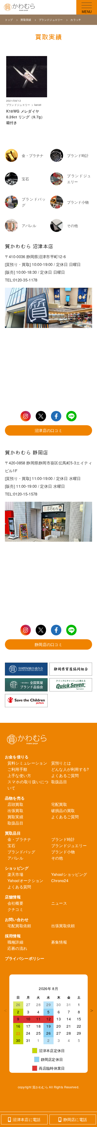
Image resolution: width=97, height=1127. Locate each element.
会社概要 (15, 903)
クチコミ (15, 909)
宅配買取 (59, 804)
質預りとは (61, 763)
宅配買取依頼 (19, 925)
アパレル (15, 858)
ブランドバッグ (21, 851)
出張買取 (15, 810)
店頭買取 (15, 804)
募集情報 (59, 942)
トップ (9, 20)
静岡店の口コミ (48, 644)
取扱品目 (59, 781)
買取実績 (25, 20)
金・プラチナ (19, 839)
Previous (5, 1010)
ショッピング (17, 868)
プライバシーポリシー (24, 958)
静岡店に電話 (75, 1119)
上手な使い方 (19, 775)
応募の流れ (17, 948)
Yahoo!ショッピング (69, 874)
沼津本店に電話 (26, 1119)
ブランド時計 (63, 839)
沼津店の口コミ (48, 430)
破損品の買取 (63, 810)
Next (91, 1010)
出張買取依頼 (63, 925)
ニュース (59, 903)
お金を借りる (17, 757)
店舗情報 (13, 897)
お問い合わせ (17, 919)
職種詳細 (15, 942)
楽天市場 (15, 874)
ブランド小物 (63, 851)
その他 (57, 858)
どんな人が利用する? (70, 769)
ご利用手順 (17, 769)
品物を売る (15, 798)
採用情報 (13, 936)
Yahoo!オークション (25, 880)
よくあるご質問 (65, 775)
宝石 (12, 845)
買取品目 (13, 833)
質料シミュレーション (27, 763)
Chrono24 (59, 880)
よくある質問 (19, 886)
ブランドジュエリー (51, 20)
